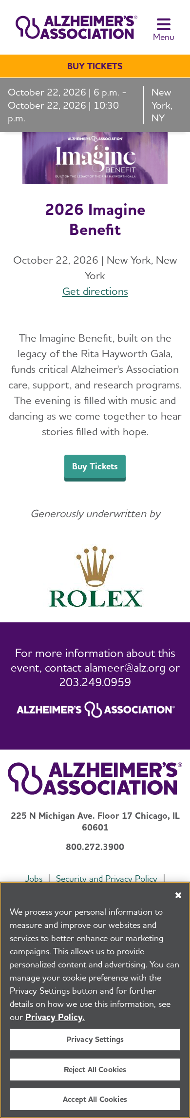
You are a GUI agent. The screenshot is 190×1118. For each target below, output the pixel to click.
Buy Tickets (95, 65)
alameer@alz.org (125, 667)
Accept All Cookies (95, 1099)
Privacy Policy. (55, 1017)
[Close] (178, 895)
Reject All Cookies (95, 1069)
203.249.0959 (95, 682)
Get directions (95, 291)
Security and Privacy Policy (106, 878)
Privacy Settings (95, 1039)
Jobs (33, 878)
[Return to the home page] (72, 27)
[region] (95, 1000)
